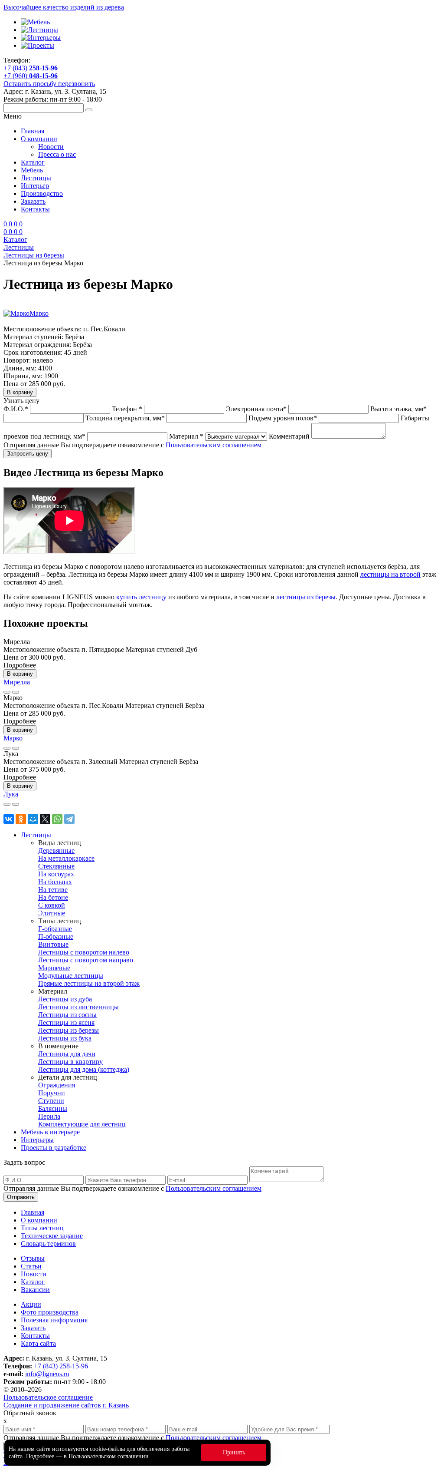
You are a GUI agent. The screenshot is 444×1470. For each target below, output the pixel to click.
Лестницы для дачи (66, 1053)
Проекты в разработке (53, 1147)
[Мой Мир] (33, 819)
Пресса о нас (57, 154)
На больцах (55, 881)
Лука (10, 794)
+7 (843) (30, 68)
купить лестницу (141, 597)
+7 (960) (30, 75)
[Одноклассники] (21, 819)
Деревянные (56, 850)
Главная (32, 131)
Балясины (52, 1108)
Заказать (33, 201)
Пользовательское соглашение (48, 1397)
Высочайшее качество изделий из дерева (63, 7)
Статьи (31, 1266)
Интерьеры (37, 1139)
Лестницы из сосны (67, 1014)
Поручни (51, 1093)
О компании (39, 138)
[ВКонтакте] (8, 819)
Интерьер (35, 185)
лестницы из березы (306, 597)
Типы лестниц (42, 1228)
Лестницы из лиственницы (78, 1007)
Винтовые (53, 944)
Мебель (32, 170)
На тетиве (53, 889)
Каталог (33, 162)
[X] (45, 819)
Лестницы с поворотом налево (83, 952)
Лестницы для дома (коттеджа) (83, 1069)
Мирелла (16, 682)
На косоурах (56, 874)
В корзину (20, 674)
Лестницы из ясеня (66, 1022)
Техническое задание (52, 1235)
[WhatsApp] (57, 819)
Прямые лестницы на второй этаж (89, 983)
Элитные (51, 913)
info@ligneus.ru (47, 1374)
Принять (234, 1452)
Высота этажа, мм (398, 409)
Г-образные (55, 928)
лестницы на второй (390, 574)
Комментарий (289, 436)
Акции (31, 1304)
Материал (186, 436)
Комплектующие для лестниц (82, 1124)
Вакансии (35, 1289)
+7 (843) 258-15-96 (61, 1366)
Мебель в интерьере (50, 1132)
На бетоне (53, 897)
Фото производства (49, 1312)
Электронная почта (256, 409)
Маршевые (54, 967)
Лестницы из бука (64, 1038)
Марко (39, 313)
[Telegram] (69, 819)
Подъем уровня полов (282, 418)
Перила (49, 1116)
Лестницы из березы (68, 1030)
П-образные (55, 936)
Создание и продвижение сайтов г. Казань (66, 1405)
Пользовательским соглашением (213, 445)
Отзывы (33, 1258)
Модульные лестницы (70, 975)
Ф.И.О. (15, 409)
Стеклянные (56, 866)
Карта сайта (38, 1343)
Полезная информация (54, 1320)
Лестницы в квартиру (70, 1061)
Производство (42, 193)
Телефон (127, 409)
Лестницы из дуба (65, 999)
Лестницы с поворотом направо (85, 960)
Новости (51, 146)
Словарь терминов (48, 1243)
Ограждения (56, 1085)
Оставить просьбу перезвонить (49, 83)
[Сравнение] (15, 692)
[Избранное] (6, 692)
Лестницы (36, 178)
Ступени (51, 1100)
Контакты (35, 209)
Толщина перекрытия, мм (125, 418)
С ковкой (51, 905)
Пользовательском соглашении (109, 1456)
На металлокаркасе (66, 858)
